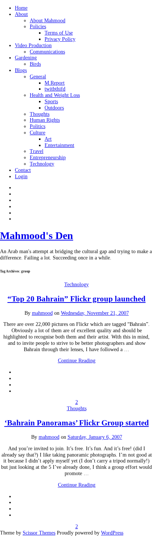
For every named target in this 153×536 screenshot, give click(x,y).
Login (21, 176)
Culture (37, 132)
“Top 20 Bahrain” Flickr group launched (76, 298)
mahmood (42, 313)
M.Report (55, 83)
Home (21, 8)
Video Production (33, 45)
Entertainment (59, 145)
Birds (35, 64)
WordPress (112, 533)
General (38, 76)
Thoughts (39, 114)
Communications (47, 52)
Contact (23, 170)
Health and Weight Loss (55, 95)
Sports (51, 101)
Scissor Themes (39, 533)
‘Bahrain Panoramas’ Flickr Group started (76, 422)
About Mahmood (47, 20)
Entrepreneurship (48, 157)
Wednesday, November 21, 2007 (95, 313)
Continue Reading (76, 360)
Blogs (21, 70)
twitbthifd (55, 89)
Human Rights (45, 120)
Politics (37, 126)
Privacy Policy (60, 39)
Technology (42, 164)
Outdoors (54, 108)
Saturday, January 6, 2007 (95, 437)
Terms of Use (59, 33)
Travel (36, 151)
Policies (38, 26)
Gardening (26, 58)
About (21, 14)
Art (48, 139)
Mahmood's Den (36, 235)
